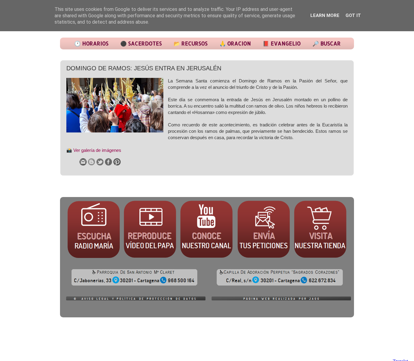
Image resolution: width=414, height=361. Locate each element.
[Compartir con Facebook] (108, 161)
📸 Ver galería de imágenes (93, 150)
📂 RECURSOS (191, 43)
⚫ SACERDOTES (141, 43)
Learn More (324, 15)
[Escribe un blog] (91, 161)
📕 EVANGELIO (282, 43)
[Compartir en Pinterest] (117, 161)
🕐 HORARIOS (91, 43)
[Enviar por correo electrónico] (83, 161)
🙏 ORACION (235, 43)
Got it (353, 15)
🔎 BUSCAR (326, 43)
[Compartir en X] (100, 161)
